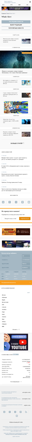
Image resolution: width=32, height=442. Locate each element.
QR (25, 434)
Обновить (15, 329)
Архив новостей (16, 436)
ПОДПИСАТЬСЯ (25, 218)
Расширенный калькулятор (9, 282)
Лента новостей (7, 152)
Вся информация (15, 381)
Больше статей (17, 143)
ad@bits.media (27, 405)
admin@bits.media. (17, 431)
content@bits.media (26, 398)
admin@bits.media (26, 392)
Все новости (14, 195)
